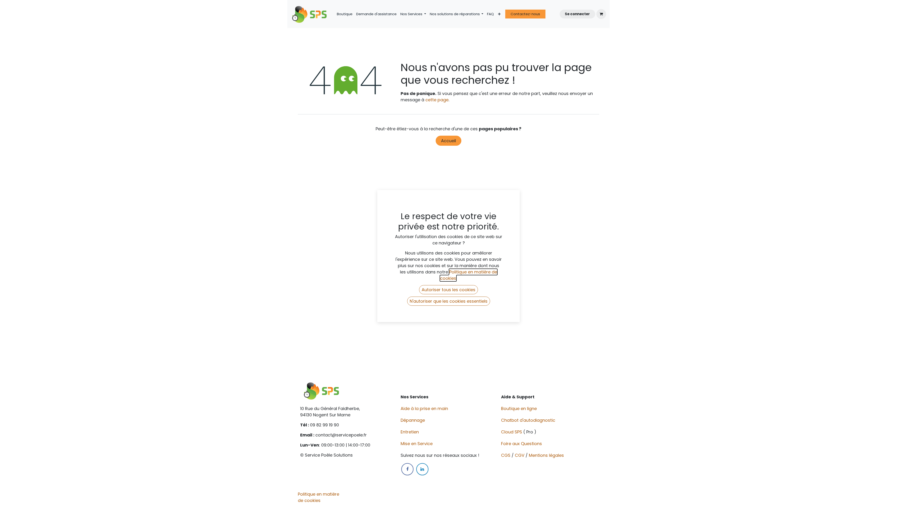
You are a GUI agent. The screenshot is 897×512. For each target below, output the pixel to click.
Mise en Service (417, 444)
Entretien (410, 432)
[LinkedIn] (422, 469)
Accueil (448, 141)
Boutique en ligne (519, 408)
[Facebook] (407, 469)
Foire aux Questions (522, 444)
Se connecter (577, 13)
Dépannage (413, 420)
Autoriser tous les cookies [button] (448, 290)
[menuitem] (344, 14)
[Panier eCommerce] (601, 14)
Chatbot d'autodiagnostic (528, 420)
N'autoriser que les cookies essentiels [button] (449, 301)
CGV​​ (519, 455)
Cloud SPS (512, 432)
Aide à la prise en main (424, 408)
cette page (436, 100)
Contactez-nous (525, 13)
